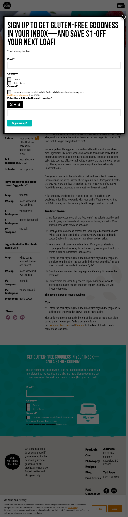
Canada (17, 79)
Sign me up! (19, 123)
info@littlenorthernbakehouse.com (18, 95)
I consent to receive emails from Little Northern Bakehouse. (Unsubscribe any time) (49, 92)
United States (19, 83)
